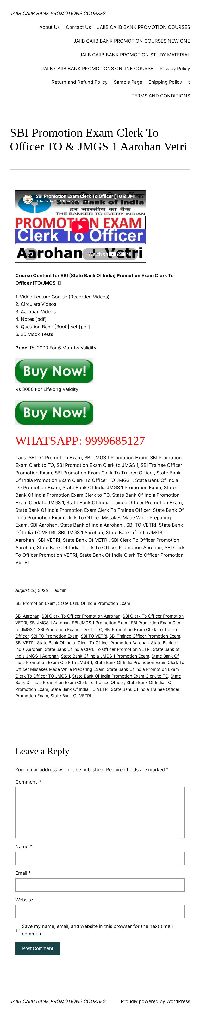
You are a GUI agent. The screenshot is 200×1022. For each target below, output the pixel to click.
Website (24, 899)
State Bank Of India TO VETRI (80, 689)
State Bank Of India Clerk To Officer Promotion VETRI (98, 649)
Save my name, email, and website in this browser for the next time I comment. (97, 930)
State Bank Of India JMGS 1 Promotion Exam (105, 656)
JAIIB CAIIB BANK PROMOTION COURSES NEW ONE (131, 41)
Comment (28, 782)
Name (23, 846)
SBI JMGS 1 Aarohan (49, 622)
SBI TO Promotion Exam (54, 636)
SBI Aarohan (27, 616)
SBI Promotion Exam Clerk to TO (70, 629)
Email (23, 873)
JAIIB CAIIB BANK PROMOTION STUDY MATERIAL (134, 54)
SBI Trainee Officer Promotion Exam (144, 636)
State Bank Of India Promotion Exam (94, 603)
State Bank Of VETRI (71, 695)
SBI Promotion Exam (35, 603)
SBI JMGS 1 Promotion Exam (100, 622)
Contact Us (78, 27)
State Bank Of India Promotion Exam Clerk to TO (120, 676)
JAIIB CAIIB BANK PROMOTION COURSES (143, 27)
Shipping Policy (165, 82)
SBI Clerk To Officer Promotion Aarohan (81, 616)
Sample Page (128, 82)
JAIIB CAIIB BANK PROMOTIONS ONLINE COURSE (97, 68)
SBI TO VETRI (94, 636)
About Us (49, 27)
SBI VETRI (25, 642)
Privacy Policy (175, 68)
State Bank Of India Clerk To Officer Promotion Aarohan (93, 642)
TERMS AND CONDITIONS (160, 95)
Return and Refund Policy (80, 82)
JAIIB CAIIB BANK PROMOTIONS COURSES (58, 13)
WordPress (178, 1001)
